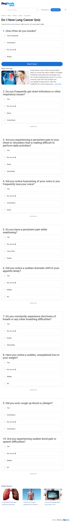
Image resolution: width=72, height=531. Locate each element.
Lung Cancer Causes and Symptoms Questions (9, 503)
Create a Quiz (55, 10)
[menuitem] (45, 10)
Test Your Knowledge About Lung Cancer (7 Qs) (52, 503)
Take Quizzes (45, 10)
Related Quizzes (6, 486)
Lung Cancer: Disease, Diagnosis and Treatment (30, 503)
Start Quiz (32, 64)
